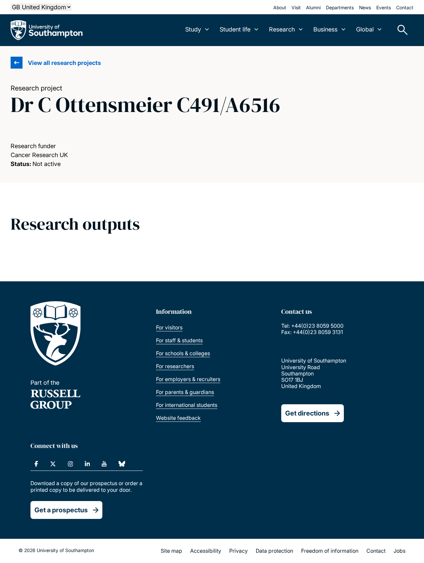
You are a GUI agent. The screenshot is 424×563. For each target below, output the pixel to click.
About (279, 7)
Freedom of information (329, 550)
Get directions (307, 413)
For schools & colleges (183, 353)
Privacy (238, 550)
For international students (186, 405)
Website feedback (178, 418)
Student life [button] (235, 29)
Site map (171, 550)
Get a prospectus (61, 510)
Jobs (399, 550)
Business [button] (325, 29)
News (365, 7)
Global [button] (365, 29)
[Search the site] (400, 30)
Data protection (274, 550)
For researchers (175, 366)
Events (383, 7)
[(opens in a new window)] (36, 464)
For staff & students (179, 340)
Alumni (313, 7)
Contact (404, 7)
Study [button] (193, 29)
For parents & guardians (185, 392)
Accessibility (205, 550)
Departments (340, 7)
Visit (296, 7)
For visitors (169, 327)
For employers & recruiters (188, 379)
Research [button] (282, 29)
